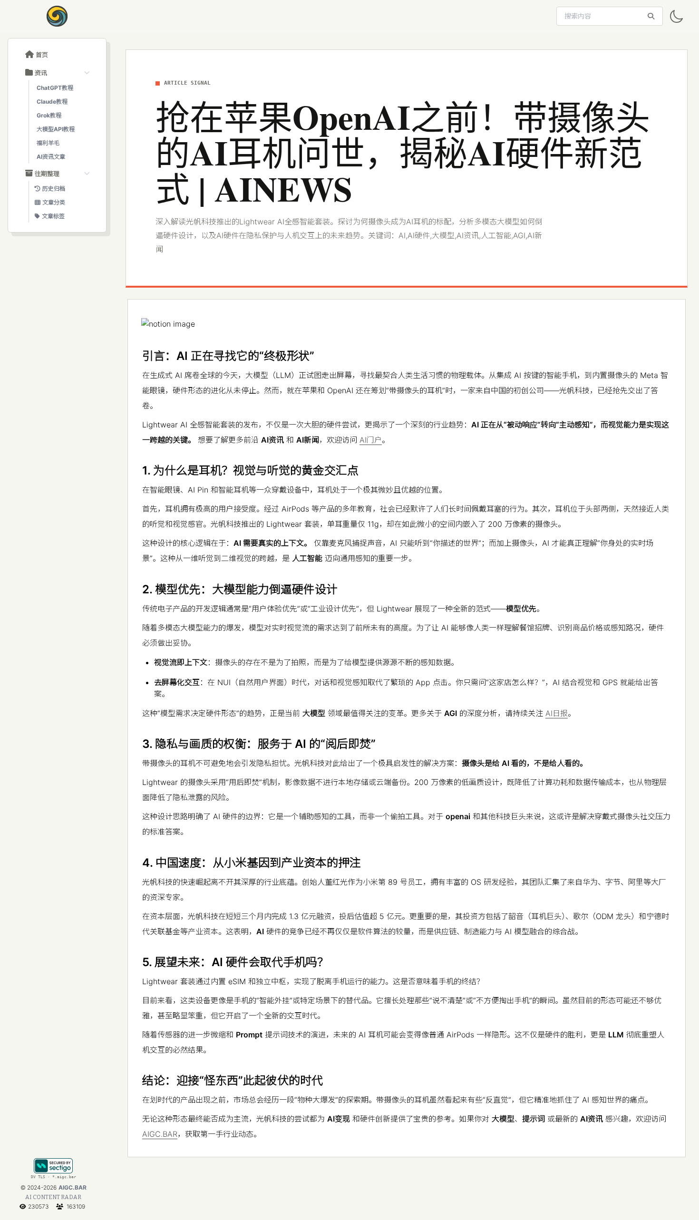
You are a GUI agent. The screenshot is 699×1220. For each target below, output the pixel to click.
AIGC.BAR (72, 1187)
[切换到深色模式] (676, 16)
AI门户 (370, 440)
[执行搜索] (651, 16)
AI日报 (556, 713)
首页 (42, 54)
